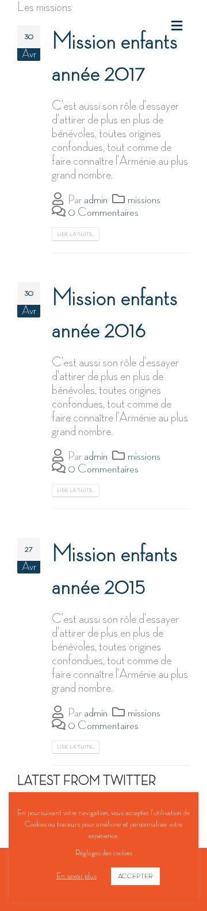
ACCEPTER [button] (135, 876)
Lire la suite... (75, 234)
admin (96, 199)
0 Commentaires (103, 212)
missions (144, 199)
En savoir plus (76, 875)
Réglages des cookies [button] (103, 852)
